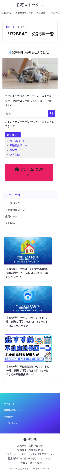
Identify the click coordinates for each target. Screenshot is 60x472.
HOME (32, 439)
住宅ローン (6, 12)
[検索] (51, 113)
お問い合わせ (36, 445)
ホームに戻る (31, 172)
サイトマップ (45, 458)
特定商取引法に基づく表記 (22, 458)
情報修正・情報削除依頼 (30, 450)
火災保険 (40, 12)
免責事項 (21, 445)
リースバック (17, 140)
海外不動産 (36, 462)
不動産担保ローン (24, 12)
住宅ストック (29, 4)
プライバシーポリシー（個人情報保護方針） (30, 454)
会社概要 (23, 462)
